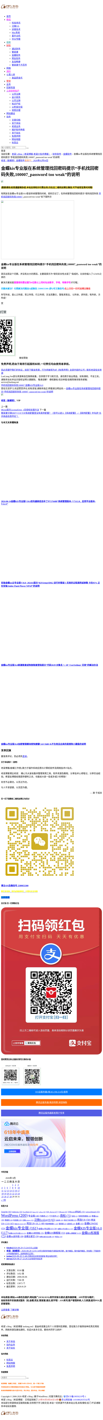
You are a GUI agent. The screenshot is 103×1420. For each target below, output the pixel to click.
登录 (25, 756)
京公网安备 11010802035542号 (75, 1400)
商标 (65, 1215)
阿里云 (58, 1236)
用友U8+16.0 (20, 1224)
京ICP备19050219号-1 (76, 1396)
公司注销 (16, 100)
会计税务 (16, 97)
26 (5, 1197)
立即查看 (5, 1310)
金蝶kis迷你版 (15, 1236)
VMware (62, 1212)
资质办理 (16, 110)
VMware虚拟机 (76, 1212)
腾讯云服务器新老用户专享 (51, 1113)
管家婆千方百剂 (19, 65)
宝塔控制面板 (84, 1216)
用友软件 (16, 58)
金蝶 (80, 1223)
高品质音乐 (17, 78)
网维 (8, 68)
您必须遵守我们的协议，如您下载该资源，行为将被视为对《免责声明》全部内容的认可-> (44, 370)
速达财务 (16, 49)
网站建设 (10, 113)
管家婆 (15, 52)
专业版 (34, 1216)
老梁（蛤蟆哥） (8, 160)
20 (8, 1194)
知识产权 (16, 104)
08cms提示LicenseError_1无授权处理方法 (20, 410)
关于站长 (16, 133)
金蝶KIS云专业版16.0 (17, 1233)
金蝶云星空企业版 (46, 1236)
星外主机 (16, 36)
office (42, 1212)
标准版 (17, 1220)
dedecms (17, 1212)
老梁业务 (16, 126)
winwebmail (93, 1212)
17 (19, 1191)
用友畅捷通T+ (51, 1224)
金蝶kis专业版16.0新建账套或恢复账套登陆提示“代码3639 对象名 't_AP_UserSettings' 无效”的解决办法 (49, 665)
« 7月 (3, 1200)
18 (2, 1194)
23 (16, 1194)
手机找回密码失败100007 (13, 385)
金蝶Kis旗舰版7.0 (73, 1233)
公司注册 (16, 94)
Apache (6, 1211)
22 (13, 1194)
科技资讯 (16, 23)
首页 (8, 16)
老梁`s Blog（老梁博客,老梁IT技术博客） (31, 154)
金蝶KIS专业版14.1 (65, 1229)
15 (13, 1191)
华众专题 (16, 39)
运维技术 (16, 29)
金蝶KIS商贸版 (35, 1233)
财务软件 (57, 154)
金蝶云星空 (31, 1236)
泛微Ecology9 (44, 1219)
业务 (8, 84)
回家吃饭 (10, 87)
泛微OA (15, 26)
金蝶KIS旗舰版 (55, 1233)
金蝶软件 (16, 55)
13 (8, 1191)
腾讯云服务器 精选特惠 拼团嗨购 (51, 1102)
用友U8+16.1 (36, 1223)
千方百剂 (54, 1216)
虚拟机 (71, 1224)
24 (19, 1194)
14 (11, 1191)
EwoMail (27, 1212)
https (35, 1212)
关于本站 (16, 123)
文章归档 (16, 120)
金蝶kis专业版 (22, 1228)
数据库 (9, 1220)
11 (2, 1191)
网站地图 (16, 139)
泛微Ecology (28, 1220)
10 (19, 1188)
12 (5, 1191)
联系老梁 (91, 370)
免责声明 (16, 136)
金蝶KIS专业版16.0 (34, 385)
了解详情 (14, 1310)
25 (2, 1197)
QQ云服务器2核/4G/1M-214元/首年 (51, 1092)
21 (11, 1194)
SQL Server (52, 1212)
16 (16, 1191)
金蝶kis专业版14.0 (47, 1229)
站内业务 (10, 1345)
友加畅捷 (16, 62)
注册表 (59, 1220)
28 (11, 1197)
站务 (8, 117)
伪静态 (44, 1216)
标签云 (15, 142)
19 (5, 1194)
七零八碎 (10, 74)
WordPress (14, 1215)
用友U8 (83, 1219)
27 (8, 1197)
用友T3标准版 (70, 1220)
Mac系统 (16, 32)
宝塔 (75, 1216)
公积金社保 (17, 107)
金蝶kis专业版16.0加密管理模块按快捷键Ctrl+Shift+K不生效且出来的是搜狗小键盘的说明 (43, 744)
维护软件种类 (18, 129)
